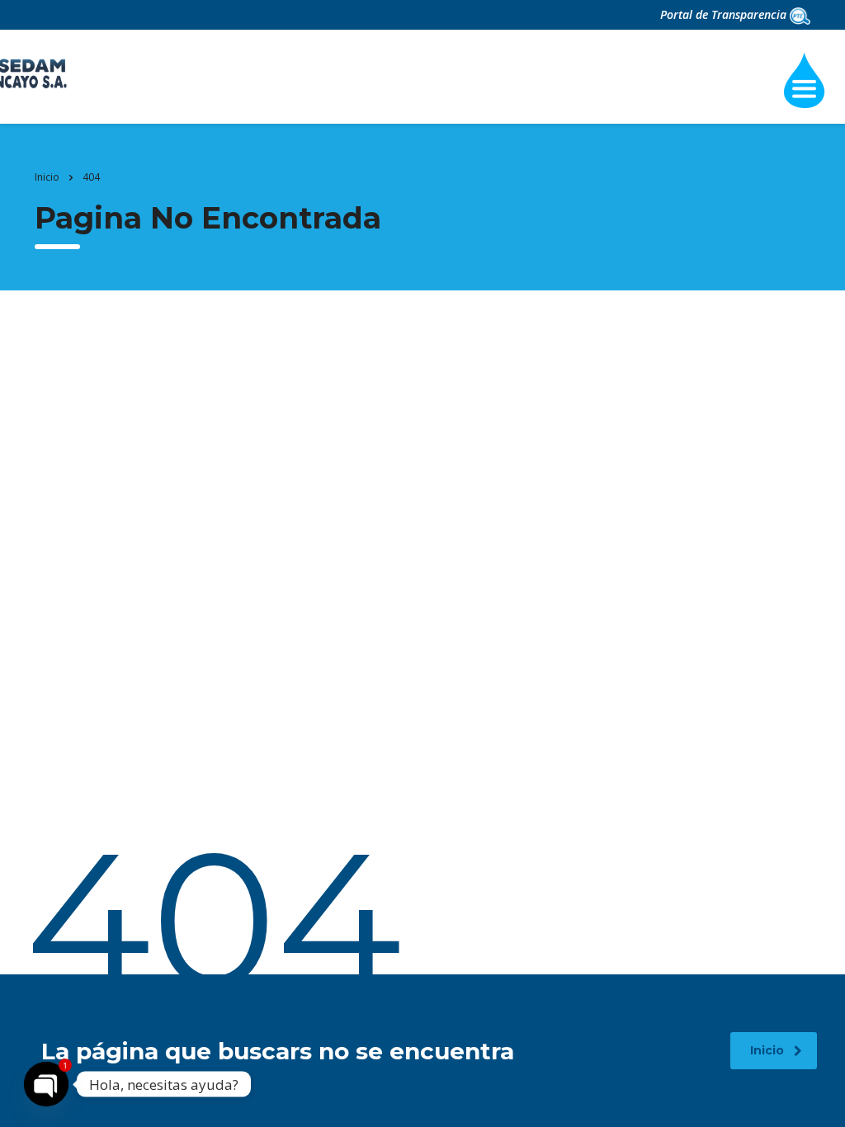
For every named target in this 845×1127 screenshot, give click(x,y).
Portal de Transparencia (725, 14)
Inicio (47, 177)
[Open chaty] (46, 1084)
